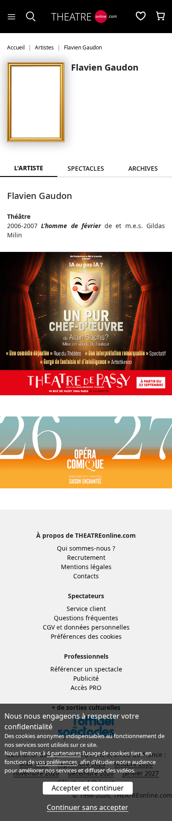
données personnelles (97, 627)
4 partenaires (64, 753)
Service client (86, 608)
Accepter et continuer (88, 788)
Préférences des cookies (86, 636)
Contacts (86, 576)
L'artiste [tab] (28, 168)
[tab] (86, 168)
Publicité (86, 678)
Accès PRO (86, 687)
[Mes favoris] (141, 16)
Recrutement (86, 557)
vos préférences (56, 762)
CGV (49, 627)
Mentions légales (86, 566)
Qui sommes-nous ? (86, 548)
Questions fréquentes (86, 618)
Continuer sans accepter (87, 807)
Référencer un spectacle (86, 669)
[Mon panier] (160, 16)
